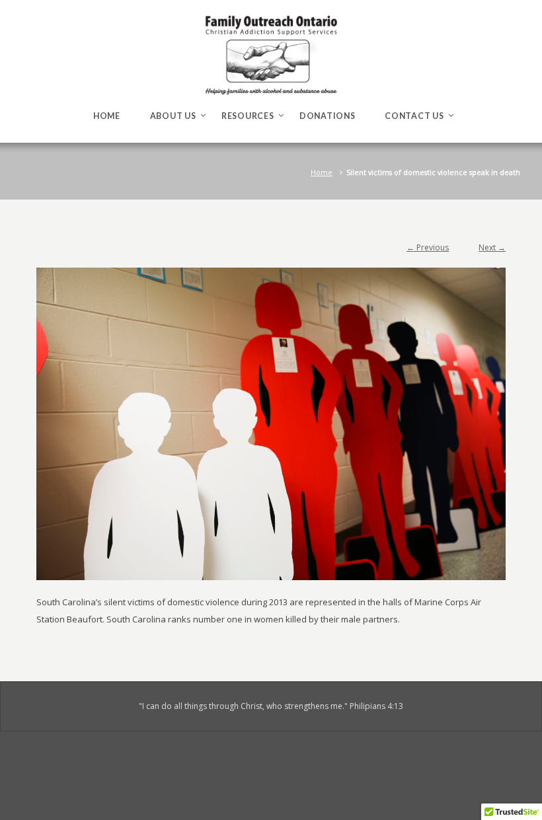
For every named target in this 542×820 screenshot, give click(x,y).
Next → (492, 247)
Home (321, 172)
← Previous (427, 247)
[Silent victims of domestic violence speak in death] (271, 417)
